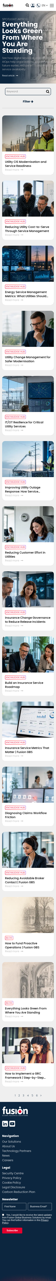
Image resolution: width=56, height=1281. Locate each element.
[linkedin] (5, 1124)
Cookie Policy (11, 1182)
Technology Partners (16, 1151)
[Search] (27, 5)
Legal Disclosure (13, 1187)
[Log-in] (32, 5)
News (6, 1155)
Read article (8, 76)
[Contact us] (38, 5)
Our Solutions (11, 1141)
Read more (12, 170)
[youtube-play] (12, 1124)
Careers (7, 1160)
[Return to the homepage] (8, 5)
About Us (8, 1146)
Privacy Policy (11, 1178)
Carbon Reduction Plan (18, 1192)
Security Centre (13, 1173)
